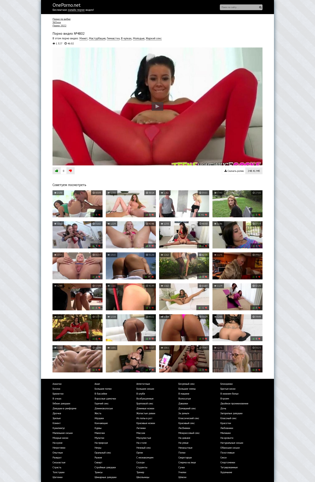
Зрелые (56, 418)
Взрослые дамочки (105, 398)
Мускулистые (143, 437)
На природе (101, 442)
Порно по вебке (61, 19)
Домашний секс (187, 408)
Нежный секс (143, 447)
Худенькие (226, 472)
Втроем (224, 398)
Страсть (56, 467)
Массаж (140, 433)
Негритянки (58, 447)
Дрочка (56, 413)
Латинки (141, 428)
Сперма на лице (187, 462)
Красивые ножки (145, 423)
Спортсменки (227, 462)
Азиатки (57, 383)
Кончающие (101, 423)
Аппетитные (143, 383)
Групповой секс (144, 403)
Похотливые (227, 452)
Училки (182, 472)
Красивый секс (186, 423)
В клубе (140, 393)
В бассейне (100, 393)
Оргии (139, 452)
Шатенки (57, 477)
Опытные (57, 452)
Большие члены (187, 388)
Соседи (140, 462)
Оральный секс (102, 452)
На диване (184, 437)
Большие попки (103, 388)
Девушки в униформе (64, 408)
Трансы (98, 472)
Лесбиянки (184, 428)
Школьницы (142, 477)
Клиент (56, 423)
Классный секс (228, 418)
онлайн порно (76, 10)
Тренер (140, 472)
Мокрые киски (60, 437)
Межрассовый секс (189, 433)
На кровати (226, 437)
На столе (141, 442)
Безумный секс (186, 383)
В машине (183, 393)
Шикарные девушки (105, 477)
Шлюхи (182, 477)
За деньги (183, 413)
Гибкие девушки (61, 403)
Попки (181, 452)
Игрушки (99, 418)
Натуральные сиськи (231, 442)
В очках (56, 398)
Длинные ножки (145, 408)
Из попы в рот (144, 418)
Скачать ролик (243, 170)
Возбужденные (145, 398)
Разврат (57, 457)
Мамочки (99, 433)
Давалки (183, 403)
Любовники (226, 428)
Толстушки (58, 472)
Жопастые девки (145, 413)
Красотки (225, 423)
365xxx (56, 22)
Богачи (56, 388)
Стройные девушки (105, 467)
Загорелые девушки (231, 413)
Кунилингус (58, 428)
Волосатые (184, 398)
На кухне (57, 442)
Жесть (97, 413)
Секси (223, 457)
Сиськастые (58, 462)
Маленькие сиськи (62, 433)
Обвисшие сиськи (230, 447)
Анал (97, 383)
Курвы (98, 428)
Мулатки (99, 437)
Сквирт (98, 462)
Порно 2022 (59, 25)
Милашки (225, 433)
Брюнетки (57, 393)
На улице (183, 442)
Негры (97, 447)
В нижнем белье (229, 393)
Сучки (181, 467)
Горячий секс (101, 403)
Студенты (141, 467)
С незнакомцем (144, 457)
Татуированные (229, 467)
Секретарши (185, 457)
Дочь (223, 408)
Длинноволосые (103, 408)
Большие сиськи (145, 388)
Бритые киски (227, 388)
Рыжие (98, 457)
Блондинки (226, 383)
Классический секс (188, 418)
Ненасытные (185, 447)
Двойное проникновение (234, 403)
